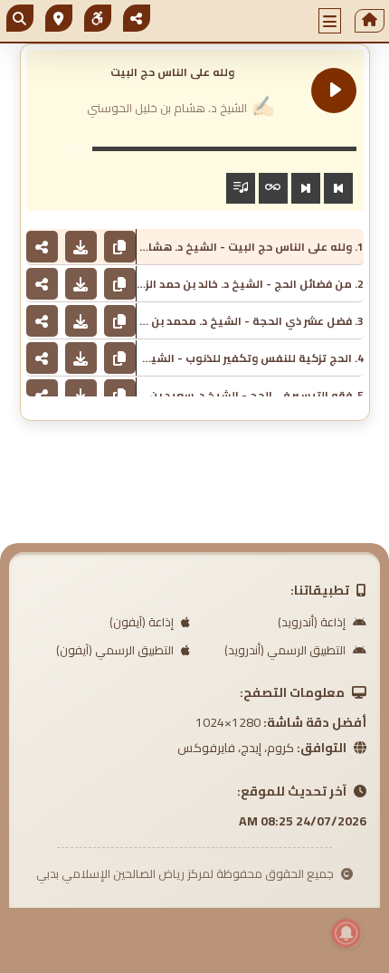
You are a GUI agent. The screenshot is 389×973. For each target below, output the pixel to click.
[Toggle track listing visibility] (240, 188)
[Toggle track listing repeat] (273, 188)
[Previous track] (338, 188)
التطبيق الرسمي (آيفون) (116, 650)
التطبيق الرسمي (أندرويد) (286, 650)
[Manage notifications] (346, 933)
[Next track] (305, 188)
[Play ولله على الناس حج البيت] (333, 90)
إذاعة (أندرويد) (313, 622)
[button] (330, 20)
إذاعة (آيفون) (142, 622)
